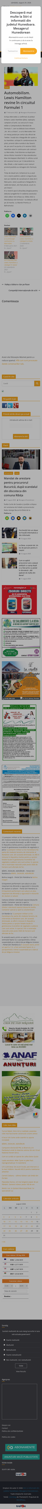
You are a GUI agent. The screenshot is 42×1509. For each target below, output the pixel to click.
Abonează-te (28, 51)
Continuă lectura (21, 58)
